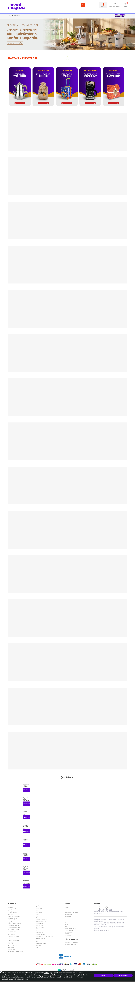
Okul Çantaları (11, 934)
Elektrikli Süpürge (40, 938)
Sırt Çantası (11, 933)
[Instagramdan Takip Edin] (103, 907)
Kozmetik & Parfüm (41, 921)
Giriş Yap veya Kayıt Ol (115, 6)
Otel (37, 910)
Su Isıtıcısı (39, 945)
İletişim (66, 924)
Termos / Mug (11, 949)
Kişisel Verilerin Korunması (71, 942)
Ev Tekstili (10, 944)
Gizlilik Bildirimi (68, 934)
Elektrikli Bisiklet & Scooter (14, 920)
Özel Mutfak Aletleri (41, 943)
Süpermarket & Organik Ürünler (15, 951)
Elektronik (10, 907)
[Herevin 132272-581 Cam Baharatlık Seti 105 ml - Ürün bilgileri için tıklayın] (15, 815)
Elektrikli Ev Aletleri (12, 918)
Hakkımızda (68, 916)
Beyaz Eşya (11, 922)
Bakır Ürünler (11, 942)
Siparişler (67, 909)
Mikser (38, 942)
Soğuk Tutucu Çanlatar (13, 936)
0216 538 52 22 (105, 910)
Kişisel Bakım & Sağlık (41, 919)
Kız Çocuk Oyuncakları (13, 929)
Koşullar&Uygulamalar (70, 944)
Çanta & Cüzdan (12, 931)
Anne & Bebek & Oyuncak (14, 923)
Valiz (9, 938)
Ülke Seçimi (103, 6)
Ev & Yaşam (39, 918)
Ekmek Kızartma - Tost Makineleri (44, 936)
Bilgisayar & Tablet (12, 909)
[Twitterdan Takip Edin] (96, 907)
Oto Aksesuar (39, 923)
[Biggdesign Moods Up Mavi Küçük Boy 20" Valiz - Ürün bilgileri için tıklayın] (15, 802)
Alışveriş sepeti (68, 914)
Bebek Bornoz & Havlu (13, 925)
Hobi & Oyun (11, 947)
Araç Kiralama (39, 905)
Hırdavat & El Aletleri (13, 945)
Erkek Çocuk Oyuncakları (14, 927)
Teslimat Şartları (69, 932)
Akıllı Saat (10, 914)
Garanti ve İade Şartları (70, 928)
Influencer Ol (68, 935)
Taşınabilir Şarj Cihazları (14, 916)
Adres (66, 910)
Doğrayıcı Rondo (40, 934)
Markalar (67, 923)
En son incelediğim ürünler (71, 912)
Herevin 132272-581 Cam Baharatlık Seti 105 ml (26, 814)
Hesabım (67, 907)
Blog (66, 926)
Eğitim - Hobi (39, 908)
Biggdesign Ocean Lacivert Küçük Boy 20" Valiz (26, 842)
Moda (37, 914)
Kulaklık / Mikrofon (12, 912)
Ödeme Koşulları (69, 930)
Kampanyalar (68, 946)
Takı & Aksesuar (40, 929)
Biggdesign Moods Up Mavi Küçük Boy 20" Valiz (26, 799)
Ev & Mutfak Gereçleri (13, 940)
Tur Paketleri (39, 912)
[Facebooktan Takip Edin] (99, 907)
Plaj (37, 916)
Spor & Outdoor (40, 927)
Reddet (46, 973)
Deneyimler (39, 907)
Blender (38, 930)
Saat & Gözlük (39, 925)
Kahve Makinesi (40, 940)
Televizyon (10, 910)
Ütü (37, 947)
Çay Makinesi (39, 932)
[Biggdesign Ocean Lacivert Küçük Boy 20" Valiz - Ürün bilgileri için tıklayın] (15, 843)
